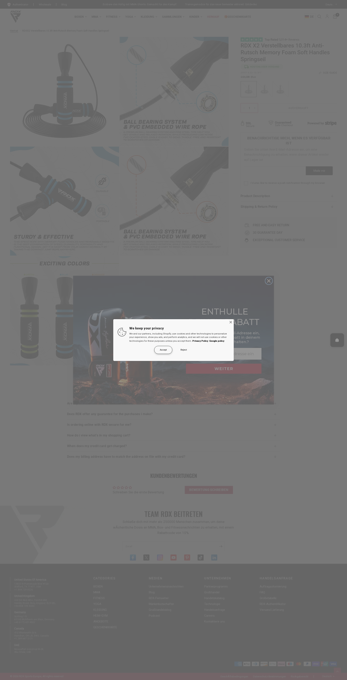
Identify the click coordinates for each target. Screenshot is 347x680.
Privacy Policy (200, 341)
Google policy (216, 341)
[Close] (231, 322)
